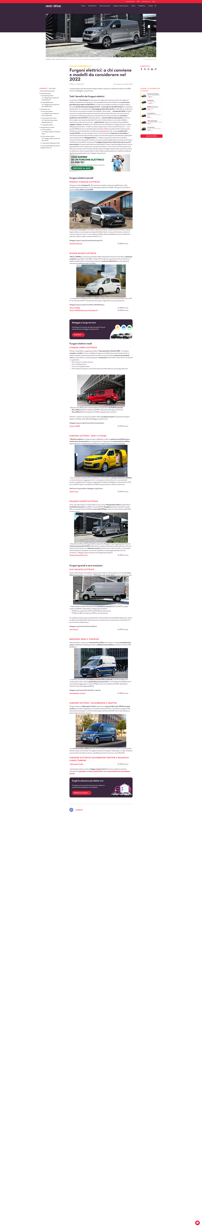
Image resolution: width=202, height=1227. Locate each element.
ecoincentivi (105, 131)
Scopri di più (77, 334)
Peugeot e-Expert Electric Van (79, 555)
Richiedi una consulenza (81, 793)
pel (72, 491)
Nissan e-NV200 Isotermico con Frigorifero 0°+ (84, 310)
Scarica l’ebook (130, 1)
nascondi (52, 88)
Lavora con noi (146, 1)
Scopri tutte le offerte (151, 136)
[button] (142, 69)
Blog (154, 1)
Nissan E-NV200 (75, 308)
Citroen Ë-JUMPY (75, 426)
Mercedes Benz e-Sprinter (77, 693)
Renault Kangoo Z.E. (76, 243)
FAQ (138, 1)
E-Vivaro (75, 491)
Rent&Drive (79, 810)
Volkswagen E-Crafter (76, 764)
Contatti (150, 5)
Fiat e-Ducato (74, 629)
